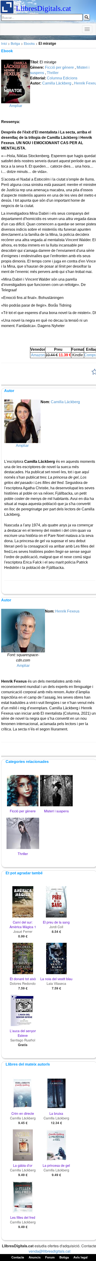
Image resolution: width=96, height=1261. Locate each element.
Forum (50, 1257)
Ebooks (29, 43)
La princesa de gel (56, 1165)
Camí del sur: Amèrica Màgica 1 (23, 924)
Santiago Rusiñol (22, 1040)
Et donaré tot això (23, 978)
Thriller (52, 73)
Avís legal (80, 1257)
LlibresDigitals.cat (43, 8)
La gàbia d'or (22, 1165)
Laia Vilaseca (56, 983)
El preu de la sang (56, 922)
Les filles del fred (22, 1217)
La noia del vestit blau (56, 978)
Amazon (38, 355)
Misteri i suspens (56, 811)
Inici (4, 43)
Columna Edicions (62, 78)
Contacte (17, 1257)
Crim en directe (22, 1113)
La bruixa (56, 1113)
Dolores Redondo (23, 983)
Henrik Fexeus (67, 611)
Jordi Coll (56, 926)
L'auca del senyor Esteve (23, 1033)
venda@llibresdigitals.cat (49, 1251)
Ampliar (15, 106)
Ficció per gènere (59, 67)
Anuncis (35, 1257)
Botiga (15, 43)
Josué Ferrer (22, 931)
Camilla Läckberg (56, 83)
